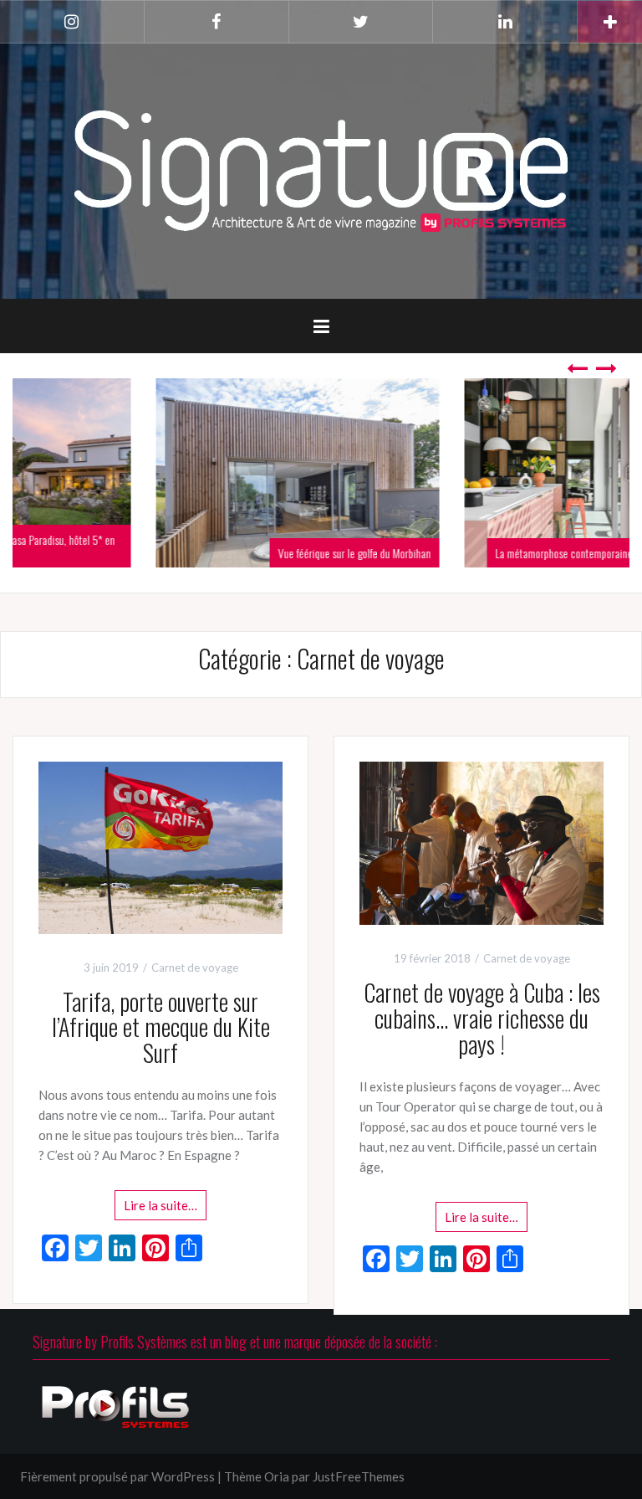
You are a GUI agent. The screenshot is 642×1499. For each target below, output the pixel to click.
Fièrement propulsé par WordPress (117, 1476)
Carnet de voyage (194, 967)
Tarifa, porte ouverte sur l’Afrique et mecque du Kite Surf (161, 1027)
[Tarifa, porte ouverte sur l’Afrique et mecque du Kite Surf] (160, 846)
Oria (276, 1476)
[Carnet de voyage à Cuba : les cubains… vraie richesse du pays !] (481, 841)
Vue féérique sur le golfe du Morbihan (223, 553)
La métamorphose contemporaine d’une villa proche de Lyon (486, 553)
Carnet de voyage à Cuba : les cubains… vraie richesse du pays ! (482, 1018)
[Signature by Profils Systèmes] (321, 169)
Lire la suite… (160, 1205)
